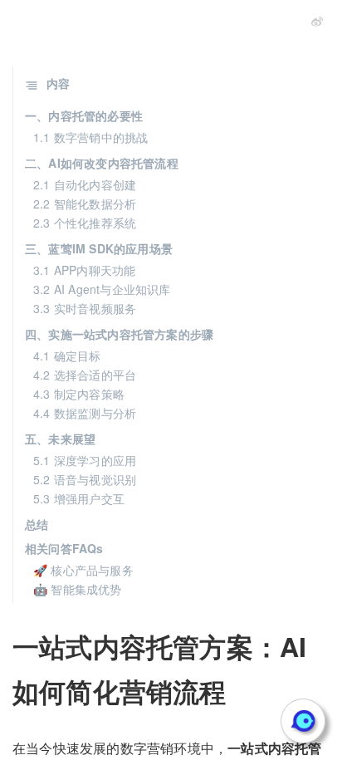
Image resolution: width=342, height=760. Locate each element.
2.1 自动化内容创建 (84, 184)
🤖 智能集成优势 (77, 589)
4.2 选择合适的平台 (84, 374)
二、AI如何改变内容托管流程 (101, 162)
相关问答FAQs (64, 548)
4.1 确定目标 (67, 355)
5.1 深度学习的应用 (84, 460)
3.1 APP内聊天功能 (84, 270)
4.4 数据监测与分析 (84, 413)
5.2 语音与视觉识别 (84, 479)
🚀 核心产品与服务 (83, 569)
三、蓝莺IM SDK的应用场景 (99, 248)
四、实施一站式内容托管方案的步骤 (119, 334)
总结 (36, 524)
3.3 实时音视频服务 (84, 308)
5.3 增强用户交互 (79, 498)
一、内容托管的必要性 (84, 115)
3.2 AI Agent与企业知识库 (102, 289)
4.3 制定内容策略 (79, 393)
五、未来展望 (60, 438)
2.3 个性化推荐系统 (84, 222)
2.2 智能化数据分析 (84, 203)
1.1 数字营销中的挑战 (90, 137)
